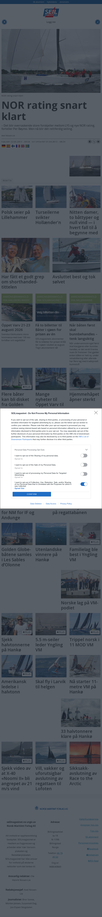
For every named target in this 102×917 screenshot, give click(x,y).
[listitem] (51, 449)
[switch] (83, 455)
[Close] (96, 413)
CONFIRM (32, 494)
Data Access (51, 504)
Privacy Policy (66, 504)
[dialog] (51, 458)
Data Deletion (36, 504)
